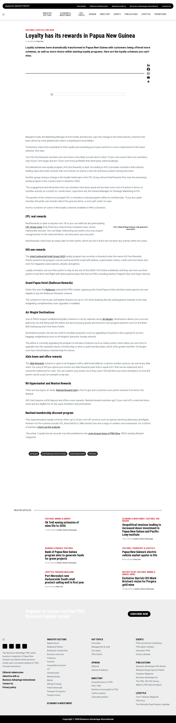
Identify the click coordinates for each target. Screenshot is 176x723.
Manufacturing (53, 676)
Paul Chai (39, 41)
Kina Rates (81, 6)
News (132, 574)
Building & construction (57, 650)
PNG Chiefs (96, 654)
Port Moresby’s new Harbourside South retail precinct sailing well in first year (64, 579)
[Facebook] (148, 69)
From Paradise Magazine (147, 697)
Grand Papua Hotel (77, 454)
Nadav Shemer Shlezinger (67, 530)
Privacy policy (9, 687)
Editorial (95, 666)
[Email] (148, 77)
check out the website (48, 427)
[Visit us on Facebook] (11, 646)
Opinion (92, 14)
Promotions (160, 14)
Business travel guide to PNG (104, 689)
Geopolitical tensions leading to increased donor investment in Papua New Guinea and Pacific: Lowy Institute (141, 529)
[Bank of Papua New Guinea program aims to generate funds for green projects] (28, 554)
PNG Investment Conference (149, 643)
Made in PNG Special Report (149, 685)
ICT (48, 669)
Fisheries (51, 658)
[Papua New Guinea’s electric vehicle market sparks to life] (105, 554)
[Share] (148, 82)
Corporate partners (99, 697)
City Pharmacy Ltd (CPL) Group (54, 454)
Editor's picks (129, 572)
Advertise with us (119, 6)
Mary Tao (59, 587)
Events (117, 14)
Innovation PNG (143, 650)
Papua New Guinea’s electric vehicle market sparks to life (139, 553)
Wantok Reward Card (66, 390)
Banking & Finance (54, 548)
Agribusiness (53, 643)
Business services (55, 654)
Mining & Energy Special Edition (150, 670)
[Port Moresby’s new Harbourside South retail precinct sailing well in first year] (28, 578)
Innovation (96, 643)
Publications (131, 14)
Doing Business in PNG (102, 682)
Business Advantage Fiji (147, 677)
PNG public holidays (145, 647)
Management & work (100, 647)
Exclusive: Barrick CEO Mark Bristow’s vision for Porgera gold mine (139, 581)
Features (30, 30)
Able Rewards (37, 363)
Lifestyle (146, 14)
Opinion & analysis (99, 670)
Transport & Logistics (143, 548)
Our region (96, 650)
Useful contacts (98, 693)
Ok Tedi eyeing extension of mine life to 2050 (62, 524)
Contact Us (166, 6)
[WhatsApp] (148, 73)
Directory (105, 14)
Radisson (50, 289)
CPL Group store (34, 227)
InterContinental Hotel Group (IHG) (47, 256)
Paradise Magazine (144, 674)
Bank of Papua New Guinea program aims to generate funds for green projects (64, 555)
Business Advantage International (144, 6)
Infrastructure (53, 673)
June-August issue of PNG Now (104, 433)
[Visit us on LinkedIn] (5, 646)
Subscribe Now (139, 614)
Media (50, 680)
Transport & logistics (56, 691)
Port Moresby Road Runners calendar (153, 704)
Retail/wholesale (54, 687)
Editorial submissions (99, 6)
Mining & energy (54, 684)
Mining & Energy (62, 519)
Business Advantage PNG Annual (151, 666)
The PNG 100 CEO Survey (147, 681)
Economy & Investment (65, 14)
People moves (53, 695)
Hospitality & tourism (56, 665)
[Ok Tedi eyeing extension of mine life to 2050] (28, 525)
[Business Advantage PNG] (20, 14)
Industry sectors (47, 14)
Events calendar (143, 654)
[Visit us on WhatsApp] (18, 646)
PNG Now (49, 30)
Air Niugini (107, 319)
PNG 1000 (96, 686)
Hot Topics (81, 14)
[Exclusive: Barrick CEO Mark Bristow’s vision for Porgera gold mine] (105, 578)
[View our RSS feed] (24, 646)
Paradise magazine (64, 572)
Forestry (51, 661)
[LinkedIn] (148, 65)
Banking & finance (55, 647)
